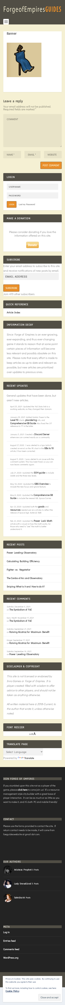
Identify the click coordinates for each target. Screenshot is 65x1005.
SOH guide (39, 472)
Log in (6, 932)
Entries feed (9, 940)
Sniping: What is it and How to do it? (26, 586)
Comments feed (11, 949)
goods (41, 506)
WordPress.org (10, 957)
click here (22, 789)
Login (11, 204)
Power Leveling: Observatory (21, 552)
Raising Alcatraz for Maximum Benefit (29, 632)
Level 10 (14, 420)
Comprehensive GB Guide (23, 423)
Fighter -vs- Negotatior (18, 569)
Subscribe (11, 288)
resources (15, 509)
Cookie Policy (12, 991)
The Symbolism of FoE (20, 609)
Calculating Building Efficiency (23, 561)
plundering (31, 420)
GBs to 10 (49, 448)
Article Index (13, 312)
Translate (29, 758)
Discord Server (42, 434)
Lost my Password (27, 204)
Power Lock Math (43, 520)
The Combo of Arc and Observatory (24, 578)
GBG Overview (41, 483)
